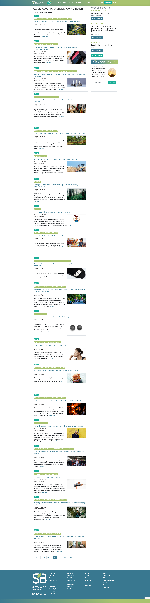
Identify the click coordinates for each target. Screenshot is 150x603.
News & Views (62, 3)
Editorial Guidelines (108, 578)
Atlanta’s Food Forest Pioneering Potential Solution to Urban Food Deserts (59, 133)
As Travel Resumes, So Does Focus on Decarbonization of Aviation (57, 22)
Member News (71, 580)
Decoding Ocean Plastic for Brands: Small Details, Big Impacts (55, 317)
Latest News (52, 575)
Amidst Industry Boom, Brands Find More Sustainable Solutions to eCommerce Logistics (57, 48)
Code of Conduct (54, 594)
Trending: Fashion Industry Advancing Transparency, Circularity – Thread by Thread (59, 265)
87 (74, 557)
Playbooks (88, 585)
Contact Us (106, 587)
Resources (88, 3)
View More (45, 36)
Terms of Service (36, 601)
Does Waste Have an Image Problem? (47, 477)
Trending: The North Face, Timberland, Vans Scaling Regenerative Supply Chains (59, 503)
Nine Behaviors (71, 589)
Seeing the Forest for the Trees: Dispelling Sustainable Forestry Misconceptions (56, 185)
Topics (51, 578)
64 (48, 557)
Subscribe (108, 2)
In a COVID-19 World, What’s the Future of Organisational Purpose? (58, 400)
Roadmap (87, 578)
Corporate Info (107, 575)
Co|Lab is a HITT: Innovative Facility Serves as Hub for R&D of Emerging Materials (59, 537)
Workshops (88, 580)
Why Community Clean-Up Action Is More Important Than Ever (56, 159)
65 (51, 557)
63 (45, 557)
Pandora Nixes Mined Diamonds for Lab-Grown (50, 345)
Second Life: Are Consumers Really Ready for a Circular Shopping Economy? (57, 101)
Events (71, 3)
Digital (96, 3)
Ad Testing (88, 583)
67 (58, 557)
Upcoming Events (54, 589)
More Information (97, 18)
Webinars (52, 591)
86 (71, 557)
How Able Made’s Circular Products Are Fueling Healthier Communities (58, 426)
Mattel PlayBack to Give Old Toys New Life (49, 236)
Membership (79, 3)
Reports (69, 586)
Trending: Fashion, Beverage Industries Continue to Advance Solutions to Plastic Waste (59, 75)
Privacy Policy (44, 601)
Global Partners (71, 578)
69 (65, 557)
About (102, 3)
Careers (105, 585)
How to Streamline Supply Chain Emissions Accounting (53, 212)
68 (61, 557)
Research (87, 588)
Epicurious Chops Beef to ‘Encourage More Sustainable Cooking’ (56, 370)
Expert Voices (53, 580)
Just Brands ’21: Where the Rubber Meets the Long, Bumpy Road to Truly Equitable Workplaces (59, 290)
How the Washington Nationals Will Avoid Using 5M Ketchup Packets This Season (59, 452)
